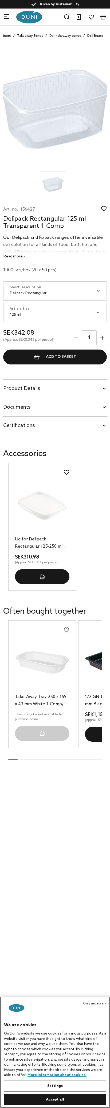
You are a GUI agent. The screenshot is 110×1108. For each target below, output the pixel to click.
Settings (55, 1086)
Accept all (55, 1100)
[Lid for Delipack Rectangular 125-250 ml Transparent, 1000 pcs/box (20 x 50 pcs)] (42, 504)
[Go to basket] (103, 17)
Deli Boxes (95, 36)
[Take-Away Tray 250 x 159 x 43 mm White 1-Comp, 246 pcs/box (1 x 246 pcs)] (42, 662)
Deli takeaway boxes (65, 36)
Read (13, 256)
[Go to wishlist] (91, 17)
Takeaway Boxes (30, 36)
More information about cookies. (57, 1075)
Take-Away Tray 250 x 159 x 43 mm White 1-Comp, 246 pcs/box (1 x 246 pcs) (40, 701)
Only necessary (94, 1004)
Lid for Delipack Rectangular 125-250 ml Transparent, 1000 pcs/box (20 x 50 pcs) (38, 543)
